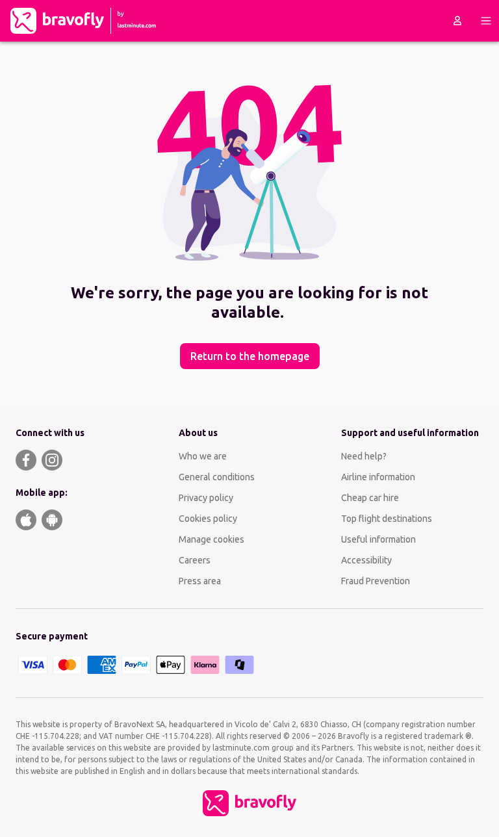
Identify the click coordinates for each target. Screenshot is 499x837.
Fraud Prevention (375, 581)
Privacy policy (206, 498)
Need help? (364, 456)
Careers (195, 560)
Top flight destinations (386, 518)
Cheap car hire (370, 498)
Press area (200, 581)
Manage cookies (211, 539)
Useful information (378, 539)
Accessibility (366, 560)
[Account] (457, 21)
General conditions (217, 477)
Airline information (378, 477)
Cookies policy (208, 518)
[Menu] (486, 21)
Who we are (203, 456)
